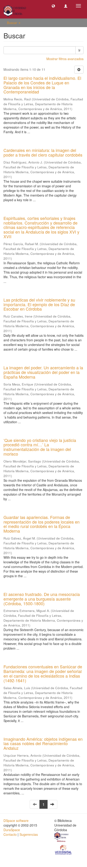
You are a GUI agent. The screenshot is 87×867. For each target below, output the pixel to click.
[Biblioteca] (61, 837)
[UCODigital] (63, 849)
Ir (79, 50)
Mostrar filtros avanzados (65, 58)
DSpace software (16, 820)
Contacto (10, 834)
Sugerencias (28, 834)
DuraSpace (11, 829)
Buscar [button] (12, 22)
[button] (53, 6)
